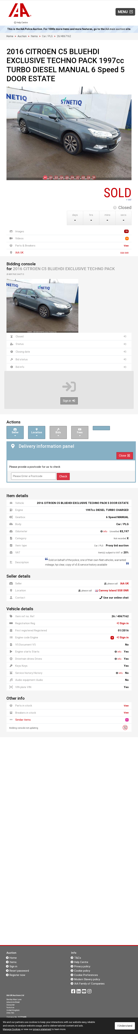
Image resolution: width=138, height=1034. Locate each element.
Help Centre (22, 22)
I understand (125, 1025)
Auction (22, 36)
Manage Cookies (11, 1029)
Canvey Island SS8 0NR (114, 590)
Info (105, 531)
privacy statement (42, 1029)
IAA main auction (115, 29)
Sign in (67, 400)
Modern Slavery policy (87, 979)
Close (123, 455)
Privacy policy (82, 966)
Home (9, 36)
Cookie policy (82, 970)
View (126, 246)
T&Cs (77, 957)
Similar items (23, 719)
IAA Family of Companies (89, 983)
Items (34, 36)
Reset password (19, 970)
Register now (17, 975)
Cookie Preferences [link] (86, 975)
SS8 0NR (124, 253)
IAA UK (19, 252)
